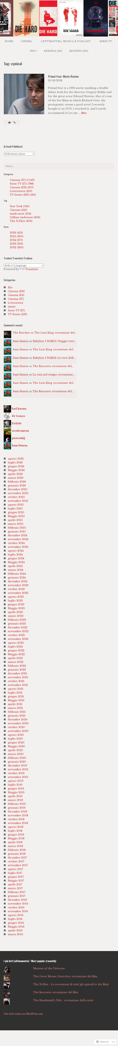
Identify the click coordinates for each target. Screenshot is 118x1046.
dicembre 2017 (17, 857)
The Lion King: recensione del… (55, 332)
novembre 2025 (18, 493)
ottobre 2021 (16, 681)
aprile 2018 (15, 842)
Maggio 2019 (16, 792)
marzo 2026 (15, 477)
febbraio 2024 (17, 573)
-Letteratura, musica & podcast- (65, 41)
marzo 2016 (15, 934)
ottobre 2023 (16, 589)
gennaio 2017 (16, 895)
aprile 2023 (15, 612)
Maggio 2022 (16, 654)
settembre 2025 (18, 500)
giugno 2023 (16, 604)
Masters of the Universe (49, 968)
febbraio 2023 (17, 619)
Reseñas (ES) (53, 51)
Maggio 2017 (16, 880)
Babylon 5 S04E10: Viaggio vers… (54, 341)
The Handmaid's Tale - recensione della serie (63, 1000)
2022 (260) (17, 247)
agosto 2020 (16, 734)
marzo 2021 (15, 708)
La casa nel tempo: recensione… (54, 374)
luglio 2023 (15, 600)
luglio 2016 (15, 918)
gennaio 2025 (17, 531)
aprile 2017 (15, 884)
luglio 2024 (15, 554)
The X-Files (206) (21, 220)
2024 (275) (16, 240)
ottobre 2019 (16, 773)
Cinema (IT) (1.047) (22, 180)
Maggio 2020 (16, 746)
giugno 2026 (16, 466)
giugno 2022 (16, 650)
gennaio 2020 (17, 761)
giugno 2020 (16, 742)
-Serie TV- (106, 41)
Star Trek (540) (20, 206)
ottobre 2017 (16, 861)
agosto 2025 (16, 504)
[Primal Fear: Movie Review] (14, 122)
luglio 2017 (15, 872)
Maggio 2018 (16, 838)
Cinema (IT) (16, 298)
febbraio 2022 (17, 665)
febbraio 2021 (17, 711)
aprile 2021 (15, 704)
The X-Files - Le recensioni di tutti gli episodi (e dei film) (71, 984)
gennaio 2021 (17, 715)
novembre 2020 (18, 723)
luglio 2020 (15, 738)
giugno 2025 (16, 512)
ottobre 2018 (16, 819)
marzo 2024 (15, 569)
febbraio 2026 (17, 481)
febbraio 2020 (17, 757)
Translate (32, 269)
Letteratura (15, 302)
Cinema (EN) (16, 291)
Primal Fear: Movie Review (63, 76)
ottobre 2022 (16, 635)
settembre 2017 (18, 865)
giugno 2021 (16, 696)
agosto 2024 (16, 550)
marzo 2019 (15, 800)
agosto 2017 (15, 869)
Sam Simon (20, 341)
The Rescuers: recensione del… (53, 366)
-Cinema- (26, 41)
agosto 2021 (15, 688)
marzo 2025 (15, 523)
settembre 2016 (18, 911)
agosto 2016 (15, 915)
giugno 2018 (16, 834)
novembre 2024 (18, 539)
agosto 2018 (15, 826)
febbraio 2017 (16, 892)
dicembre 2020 (18, 719)
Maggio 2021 (16, 700)
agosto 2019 (15, 780)
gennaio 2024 (17, 577)
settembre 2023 (18, 592)
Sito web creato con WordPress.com (23, 1013)
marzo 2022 (15, 661)
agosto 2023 (16, 596)
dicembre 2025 (17, 489)
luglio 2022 (15, 646)
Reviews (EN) (78, 51)
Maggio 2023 (16, 608)
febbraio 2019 (17, 803)
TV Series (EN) (17, 314)
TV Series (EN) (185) (23, 194)
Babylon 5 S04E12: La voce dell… (54, 357)
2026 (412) (16, 232)
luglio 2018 (15, 830)
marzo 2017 (15, 888)
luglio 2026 (15, 462)
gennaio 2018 (17, 853)
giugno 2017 (16, 876)
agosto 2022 (16, 642)
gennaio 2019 (17, 807)
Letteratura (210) (21, 191)
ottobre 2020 (16, 727)
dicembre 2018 (17, 811)
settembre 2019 (18, 777)
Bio (10, 287)
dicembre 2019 (17, 765)
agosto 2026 (16, 458)
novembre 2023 (18, 585)
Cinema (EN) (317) (21, 187)
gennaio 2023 (17, 623)
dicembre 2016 (17, 899)
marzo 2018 (15, 846)
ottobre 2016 (16, 907)
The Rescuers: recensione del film (55, 992)
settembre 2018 (18, 823)
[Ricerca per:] (59, 166)
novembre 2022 (18, 631)
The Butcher (21, 332)
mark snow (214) (20, 213)
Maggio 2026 (16, 470)
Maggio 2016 (16, 926)
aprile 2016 (15, 930)
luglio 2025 (15, 508)
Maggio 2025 (16, 516)
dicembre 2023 (17, 581)
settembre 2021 (18, 684)
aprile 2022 (15, 658)
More (84, 113)
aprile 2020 (15, 750)
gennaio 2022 (17, 669)
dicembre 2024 (17, 535)
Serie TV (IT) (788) (22, 183)
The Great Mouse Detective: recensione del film (65, 976)
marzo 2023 (15, 615)
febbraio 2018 (17, 849)
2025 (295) (16, 236)
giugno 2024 (16, 558)
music (12, 306)
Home (9, 41)
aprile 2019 (15, 796)
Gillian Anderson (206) (25, 217)
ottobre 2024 (16, 543)
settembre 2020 (18, 731)
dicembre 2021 (17, 673)
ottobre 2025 (16, 497)
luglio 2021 (15, 692)
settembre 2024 (18, 546)
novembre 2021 (18, 677)
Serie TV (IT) (16, 310)
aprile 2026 (15, 474)
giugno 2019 (16, 788)
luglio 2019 (15, 784)
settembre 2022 (18, 638)
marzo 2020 (16, 754)
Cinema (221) (18, 209)
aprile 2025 (15, 520)
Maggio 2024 (16, 562)
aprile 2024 (15, 566)
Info (33, 51)
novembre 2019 (18, 769)
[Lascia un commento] (9, 122)
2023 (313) (16, 243)
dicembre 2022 (17, 627)
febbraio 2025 (17, 527)
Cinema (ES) (16, 295)
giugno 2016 (16, 922)
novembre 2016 (18, 903)
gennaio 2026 (17, 485)
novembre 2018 (18, 815)
